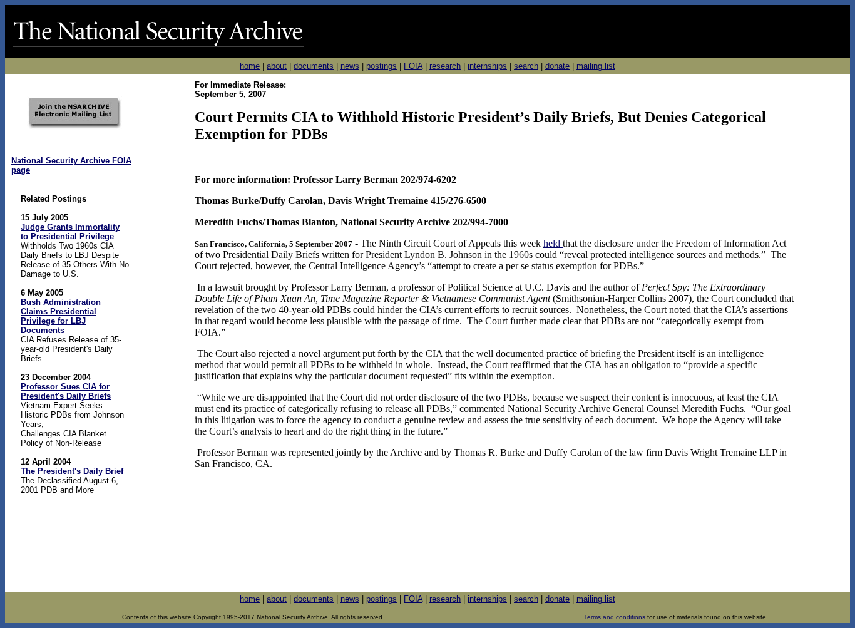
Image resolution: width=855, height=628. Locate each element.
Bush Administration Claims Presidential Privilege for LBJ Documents (61, 316)
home (250, 66)
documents (314, 66)
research (445, 66)
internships (487, 66)
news (349, 66)
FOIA (413, 66)
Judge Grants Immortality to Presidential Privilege (70, 231)
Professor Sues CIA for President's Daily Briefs (66, 391)
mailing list (595, 66)
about (277, 66)
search (526, 66)
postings (381, 66)
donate (557, 66)
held (553, 243)
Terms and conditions (614, 617)
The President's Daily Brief (72, 471)
